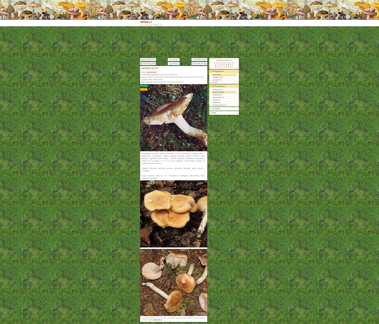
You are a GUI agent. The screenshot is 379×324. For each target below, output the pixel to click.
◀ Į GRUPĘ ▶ (174, 63)
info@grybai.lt (157, 320)
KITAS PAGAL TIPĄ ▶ (199, 59)
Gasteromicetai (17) (218, 97)
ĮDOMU (214, 113)
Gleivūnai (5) (216, 100)
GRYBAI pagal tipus (218, 71)
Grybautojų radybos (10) (220, 105)
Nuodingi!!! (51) (217, 80)
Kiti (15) (215, 82)
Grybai (142, 25)
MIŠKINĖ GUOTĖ (158, 25)
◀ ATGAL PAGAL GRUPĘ (148, 63)
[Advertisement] (189, 42)
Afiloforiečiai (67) (218, 89)
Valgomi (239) (217, 74)
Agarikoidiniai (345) (218, 92)
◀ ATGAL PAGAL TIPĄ (148, 59)
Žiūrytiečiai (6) (217, 102)
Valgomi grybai (149, 25)
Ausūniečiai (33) (217, 95)
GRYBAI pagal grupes (218, 86)
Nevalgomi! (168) (218, 77)
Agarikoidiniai (151, 72)
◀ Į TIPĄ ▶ (173, 59)
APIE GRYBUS (216, 109)
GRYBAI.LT (146, 22)
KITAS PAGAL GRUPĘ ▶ (199, 63)
